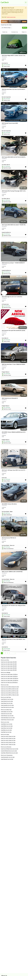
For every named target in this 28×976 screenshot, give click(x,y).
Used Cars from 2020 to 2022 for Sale (9, 688)
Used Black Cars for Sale (6, 724)
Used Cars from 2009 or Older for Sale (10, 694)
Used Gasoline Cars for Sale (7, 705)
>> (15, 653)
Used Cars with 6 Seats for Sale (8, 742)
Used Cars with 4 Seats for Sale (8, 738)
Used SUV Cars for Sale (6, 713)
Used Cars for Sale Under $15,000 (9, 664)
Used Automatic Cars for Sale (7, 757)
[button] (25, 65)
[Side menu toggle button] (25, 2)
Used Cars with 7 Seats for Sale (8, 744)
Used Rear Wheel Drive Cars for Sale (9, 752)
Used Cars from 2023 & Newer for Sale (10, 686)
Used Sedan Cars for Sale (6, 711)
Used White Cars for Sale (7, 726)
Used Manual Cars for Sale (7, 759)
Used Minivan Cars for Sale (7, 715)
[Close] (25, 7)
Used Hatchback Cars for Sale (8, 717)
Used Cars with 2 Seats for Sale (8, 736)
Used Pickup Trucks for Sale (7, 719)
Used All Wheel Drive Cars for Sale (9, 750)
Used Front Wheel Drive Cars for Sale (9, 748)
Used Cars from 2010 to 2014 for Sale (9, 692)
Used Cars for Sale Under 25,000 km (9, 674)
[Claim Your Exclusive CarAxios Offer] (14, 21)
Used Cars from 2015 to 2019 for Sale (9, 690)
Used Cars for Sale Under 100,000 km (9, 678)
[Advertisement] (14, 239)
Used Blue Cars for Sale (6, 730)
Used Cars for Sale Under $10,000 (9, 661)
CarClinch (5, 2)
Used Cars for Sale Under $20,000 (9, 666)
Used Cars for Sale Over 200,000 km (9, 682)
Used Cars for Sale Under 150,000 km (9, 680)
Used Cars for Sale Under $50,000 (9, 670)
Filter (25, 27)
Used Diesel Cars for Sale (6, 703)
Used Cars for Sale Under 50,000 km (9, 676)
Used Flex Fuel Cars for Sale (7, 707)
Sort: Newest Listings (6, 27)
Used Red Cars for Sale (6, 732)
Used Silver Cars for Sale (6, 728)
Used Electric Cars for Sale (7, 699)
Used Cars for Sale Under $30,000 (9, 668)
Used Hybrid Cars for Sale (7, 701)
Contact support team (11, 17)
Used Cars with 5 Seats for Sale (8, 740)
